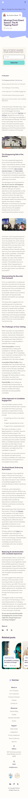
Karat (18, 531)
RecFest (20, 113)
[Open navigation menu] (25, 2)
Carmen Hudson (7, 171)
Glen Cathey (19, 171)
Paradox (20, 511)
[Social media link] (3, 630)
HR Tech (4, 115)
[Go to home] (3, 2)
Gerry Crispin (18, 169)
